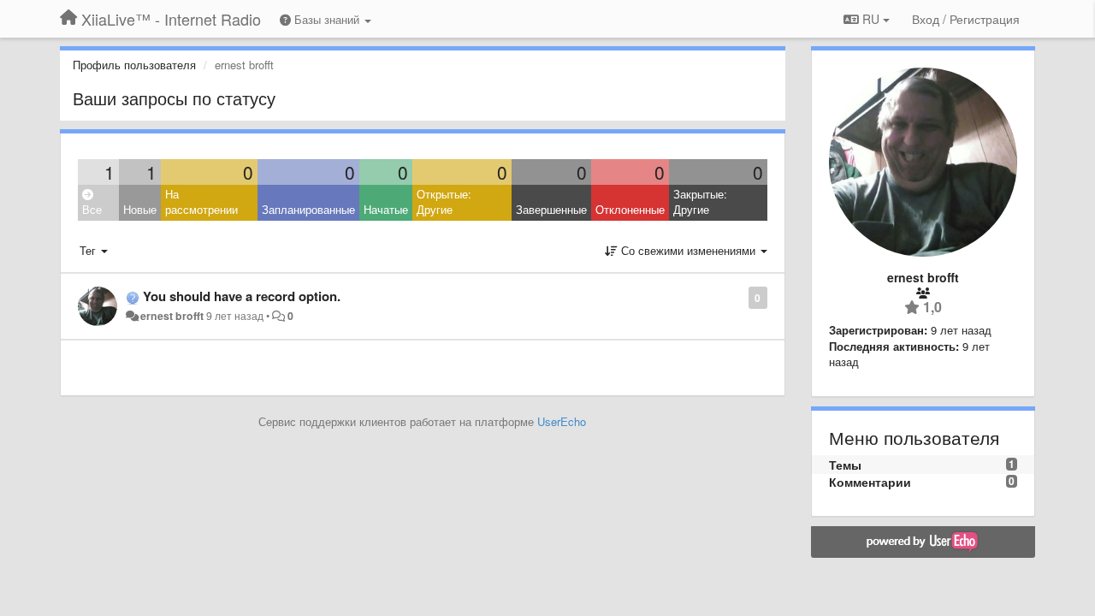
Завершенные (551, 209)
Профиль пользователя (134, 64)
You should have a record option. (241, 296)
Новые (140, 209)
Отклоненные (630, 209)
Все (92, 209)
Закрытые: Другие (700, 202)
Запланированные (308, 209)
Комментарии (870, 481)
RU (871, 18)
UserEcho (561, 421)
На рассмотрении (201, 202)
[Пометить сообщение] (739, 296)
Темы (845, 464)
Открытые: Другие (444, 202)
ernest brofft (172, 315)
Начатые (386, 209)
